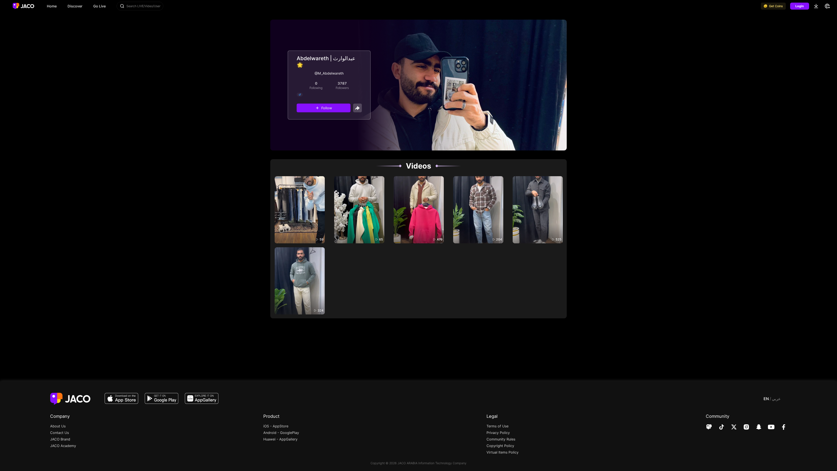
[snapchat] (756, 427)
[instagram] (743, 427)
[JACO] (709, 427)
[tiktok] (718, 427)
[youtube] (768, 427)
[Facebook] (780, 427)
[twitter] (731, 427)
